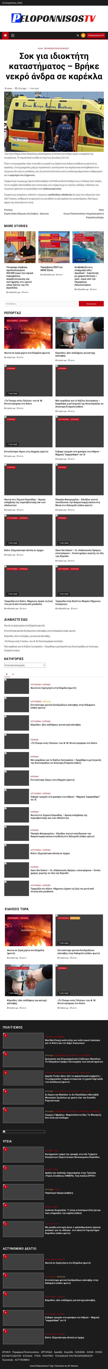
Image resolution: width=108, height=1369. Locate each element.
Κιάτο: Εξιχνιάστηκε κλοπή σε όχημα (23, 550)
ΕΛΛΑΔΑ (48, 1207)
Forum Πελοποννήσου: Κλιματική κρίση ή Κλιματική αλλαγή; (84, 213)
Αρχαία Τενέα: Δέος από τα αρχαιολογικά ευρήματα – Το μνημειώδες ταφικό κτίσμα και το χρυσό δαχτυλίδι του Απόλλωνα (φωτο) (74, 1079)
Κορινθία (45, 238)
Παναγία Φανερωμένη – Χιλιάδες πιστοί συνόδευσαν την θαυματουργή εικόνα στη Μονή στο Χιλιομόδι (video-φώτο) (77, 502)
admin (10, 88)
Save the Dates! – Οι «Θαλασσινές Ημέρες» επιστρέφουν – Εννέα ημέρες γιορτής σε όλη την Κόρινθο (79, 553)
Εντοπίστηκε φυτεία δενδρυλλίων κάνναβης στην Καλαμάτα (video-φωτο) (40, 630)
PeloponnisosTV (96, 35)
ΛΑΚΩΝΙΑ (54, 238)
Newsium (59, 1365)
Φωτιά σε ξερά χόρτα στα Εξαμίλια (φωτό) (27, 353)
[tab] (7, 674)
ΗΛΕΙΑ (98, 1352)
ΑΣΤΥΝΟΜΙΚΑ (12, 321)
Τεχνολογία (7, 1359)
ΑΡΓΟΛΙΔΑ (11, 235)
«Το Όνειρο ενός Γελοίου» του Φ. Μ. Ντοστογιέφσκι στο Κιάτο (23, 402)
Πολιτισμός (59, 1037)
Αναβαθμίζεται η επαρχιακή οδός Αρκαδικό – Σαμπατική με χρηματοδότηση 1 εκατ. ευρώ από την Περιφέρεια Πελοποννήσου (86, 276)
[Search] (78, 35)
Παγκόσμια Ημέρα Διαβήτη (59, 1193)
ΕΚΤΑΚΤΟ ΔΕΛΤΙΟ (11, 1355)
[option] (54, 1042)
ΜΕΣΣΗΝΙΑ (45, 241)
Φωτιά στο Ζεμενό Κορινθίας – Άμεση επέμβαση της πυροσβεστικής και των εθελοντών (25, 502)
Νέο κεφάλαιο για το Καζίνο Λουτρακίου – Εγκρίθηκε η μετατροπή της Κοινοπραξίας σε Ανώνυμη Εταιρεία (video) (79, 403)
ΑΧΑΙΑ (40, 48)
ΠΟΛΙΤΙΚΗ (84, 1111)
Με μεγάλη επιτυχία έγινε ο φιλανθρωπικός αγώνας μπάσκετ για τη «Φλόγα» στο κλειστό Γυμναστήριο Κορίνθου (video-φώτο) (73, 1230)
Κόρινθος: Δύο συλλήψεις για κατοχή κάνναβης (27, 636)
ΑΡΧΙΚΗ (6, 1352)
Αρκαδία (54, 235)
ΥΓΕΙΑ (56, 1151)
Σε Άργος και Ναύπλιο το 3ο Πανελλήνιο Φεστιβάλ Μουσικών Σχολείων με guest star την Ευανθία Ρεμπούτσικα (72, 1097)
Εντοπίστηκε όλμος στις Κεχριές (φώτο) (26, 451)
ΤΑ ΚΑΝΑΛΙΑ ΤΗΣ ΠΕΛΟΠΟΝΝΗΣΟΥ (74, 1355)
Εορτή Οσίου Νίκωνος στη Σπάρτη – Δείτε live (26, 211)
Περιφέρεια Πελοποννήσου (56, 48)
